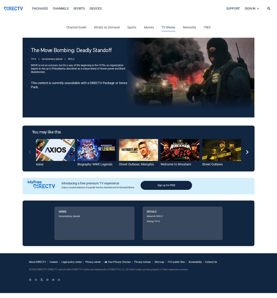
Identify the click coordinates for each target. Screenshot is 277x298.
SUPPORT (233, 8)
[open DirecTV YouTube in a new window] (53, 279)
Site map (159, 262)
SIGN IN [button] (250, 8)
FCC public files (176, 262)
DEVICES (96, 8)
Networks (189, 27)
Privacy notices (142, 262)
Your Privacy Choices (119, 262)
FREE (207, 27)
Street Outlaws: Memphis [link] (136, 164)
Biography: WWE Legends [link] (94, 164)
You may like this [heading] (46, 132)
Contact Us (211, 262)
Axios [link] (39, 164)
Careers (53, 262)
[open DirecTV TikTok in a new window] (59, 279)
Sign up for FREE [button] (166, 185)
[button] (268, 8)
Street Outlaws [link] (212, 164)
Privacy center (93, 262)
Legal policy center (71, 262)
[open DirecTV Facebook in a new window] (36, 279)
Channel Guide (76, 27)
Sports (131, 27)
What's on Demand (107, 27)
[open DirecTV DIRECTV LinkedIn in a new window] (30, 279)
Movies (149, 27)
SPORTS (79, 8)
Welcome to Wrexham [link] (176, 164)
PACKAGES (40, 8)
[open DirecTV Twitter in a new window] (41, 279)
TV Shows (168, 27)
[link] (55, 150)
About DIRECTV (37, 262)
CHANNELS (61, 8)
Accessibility (195, 262)
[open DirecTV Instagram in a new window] (47, 279)
